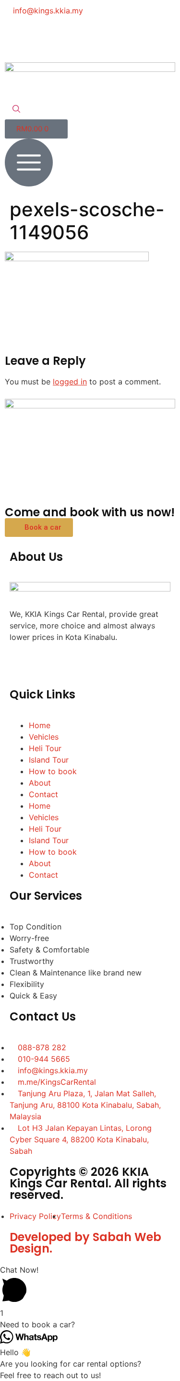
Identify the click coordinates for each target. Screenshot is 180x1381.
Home (39, 725)
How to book (53, 771)
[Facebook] (17, 38)
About (40, 783)
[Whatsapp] (70, 38)
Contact (43, 794)
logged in (70, 381)
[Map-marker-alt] (122, 38)
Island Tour (49, 760)
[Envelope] (96, 38)
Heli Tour (45, 748)
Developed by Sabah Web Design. (85, 1242)
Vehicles (44, 737)
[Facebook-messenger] (43, 38)
